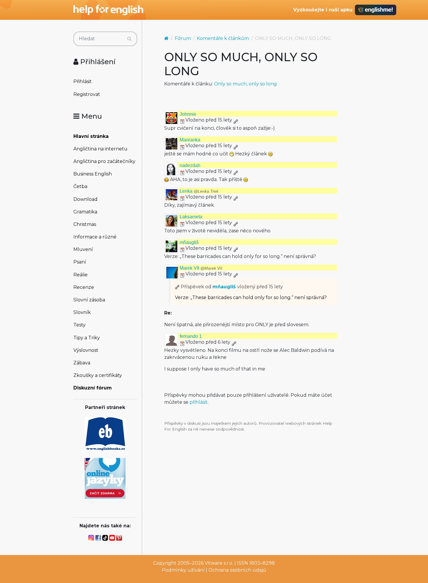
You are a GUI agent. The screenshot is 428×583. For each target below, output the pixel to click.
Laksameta (191, 216)
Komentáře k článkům (223, 38)
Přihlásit (82, 81)
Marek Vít (201, 268)
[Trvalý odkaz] (235, 120)
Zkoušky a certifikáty (97, 375)
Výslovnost (85, 350)
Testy (79, 325)
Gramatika (85, 212)
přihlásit (199, 402)
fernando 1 (191, 336)
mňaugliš (189, 242)
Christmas (84, 224)
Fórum (183, 38)
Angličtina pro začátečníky (104, 161)
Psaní (79, 262)
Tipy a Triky (86, 337)
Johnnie (188, 114)
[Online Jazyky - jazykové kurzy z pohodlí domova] (105, 478)
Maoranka (190, 139)
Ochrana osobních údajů (237, 570)
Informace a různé (94, 237)
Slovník (82, 312)
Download (85, 199)
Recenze (83, 287)
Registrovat (86, 94)
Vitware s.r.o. (219, 563)
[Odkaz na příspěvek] (177, 286)
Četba (80, 186)
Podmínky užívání (183, 570)
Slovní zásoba (89, 300)
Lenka (199, 191)
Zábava (81, 363)
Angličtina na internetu (100, 149)
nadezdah (190, 165)
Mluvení (83, 249)
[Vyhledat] (129, 39)
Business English (92, 174)
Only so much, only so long (245, 84)
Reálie (80, 275)
